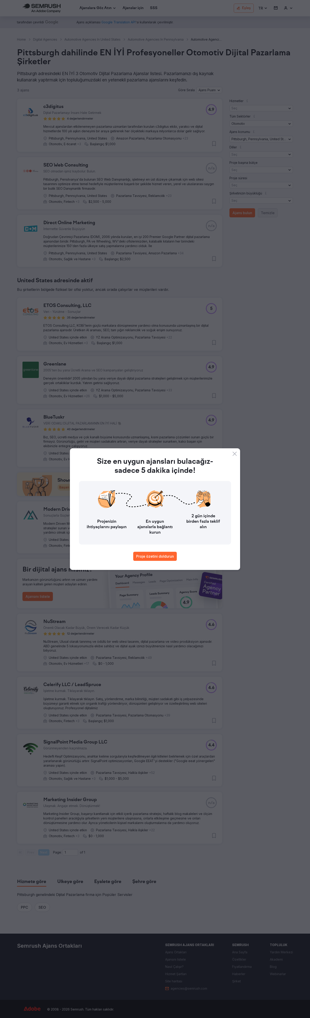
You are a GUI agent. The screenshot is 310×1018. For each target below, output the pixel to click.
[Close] (234, 453)
